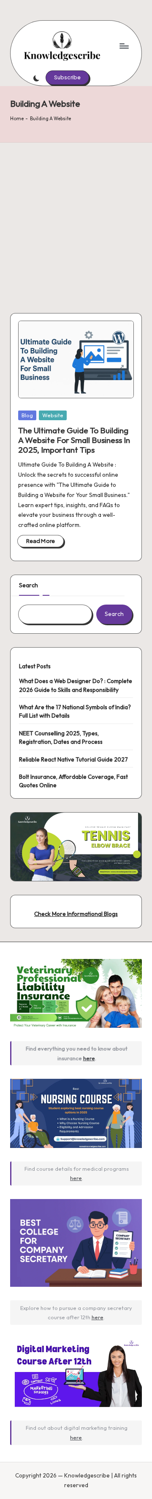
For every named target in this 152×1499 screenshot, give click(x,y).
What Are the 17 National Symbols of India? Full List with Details (75, 711)
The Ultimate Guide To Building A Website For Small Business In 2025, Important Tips (74, 440)
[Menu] (123, 45)
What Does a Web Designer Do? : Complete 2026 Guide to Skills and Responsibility (75, 685)
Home (17, 119)
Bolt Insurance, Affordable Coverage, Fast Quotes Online (73, 781)
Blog (27, 415)
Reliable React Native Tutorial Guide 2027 (73, 759)
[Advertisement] (76, 223)
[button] (67, 77)
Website (52, 415)
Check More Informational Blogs (76, 914)
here (89, 1058)
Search (28, 585)
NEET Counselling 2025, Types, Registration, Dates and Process (61, 737)
